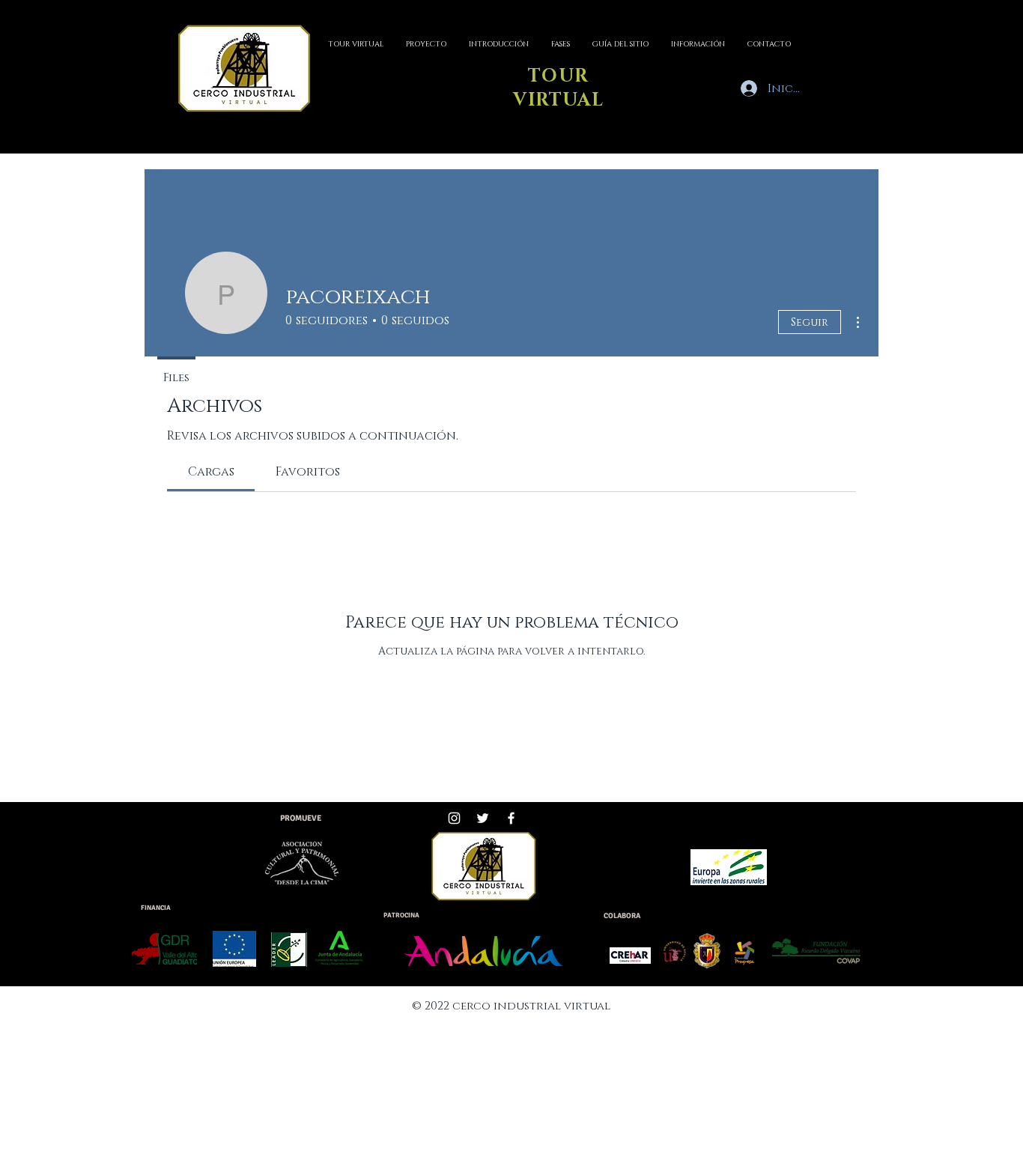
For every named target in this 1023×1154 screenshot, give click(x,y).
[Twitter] (483, 818)
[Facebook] (511, 818)
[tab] (211, 471)
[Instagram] (454, 818)
